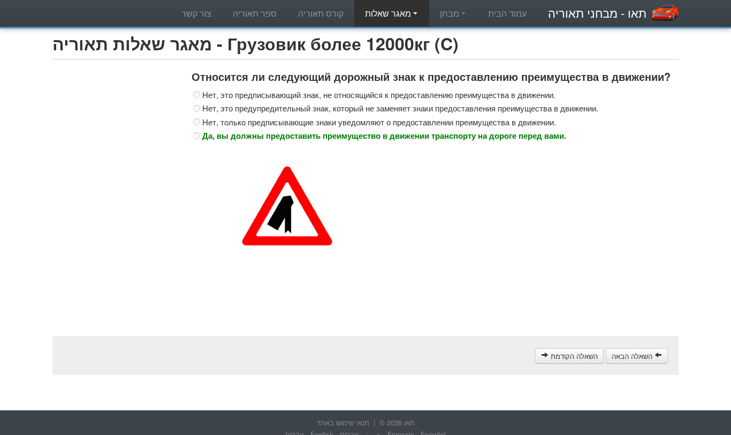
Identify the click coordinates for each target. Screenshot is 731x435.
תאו (597, 12)
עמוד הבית (507, 13)
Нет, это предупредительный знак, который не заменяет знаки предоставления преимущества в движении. (400, 108)
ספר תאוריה (255, 13)
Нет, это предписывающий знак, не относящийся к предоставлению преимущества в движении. (378, 95)
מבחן (450, 13)
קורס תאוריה (321, 13)
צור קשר (196, 13)
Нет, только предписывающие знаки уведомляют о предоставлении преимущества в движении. (379, 122)
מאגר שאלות (389, 13)
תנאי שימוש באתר (343, 422)
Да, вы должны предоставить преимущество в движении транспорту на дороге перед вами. (384, 135)
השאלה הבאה (633, 356)
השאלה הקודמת (573, 356)
